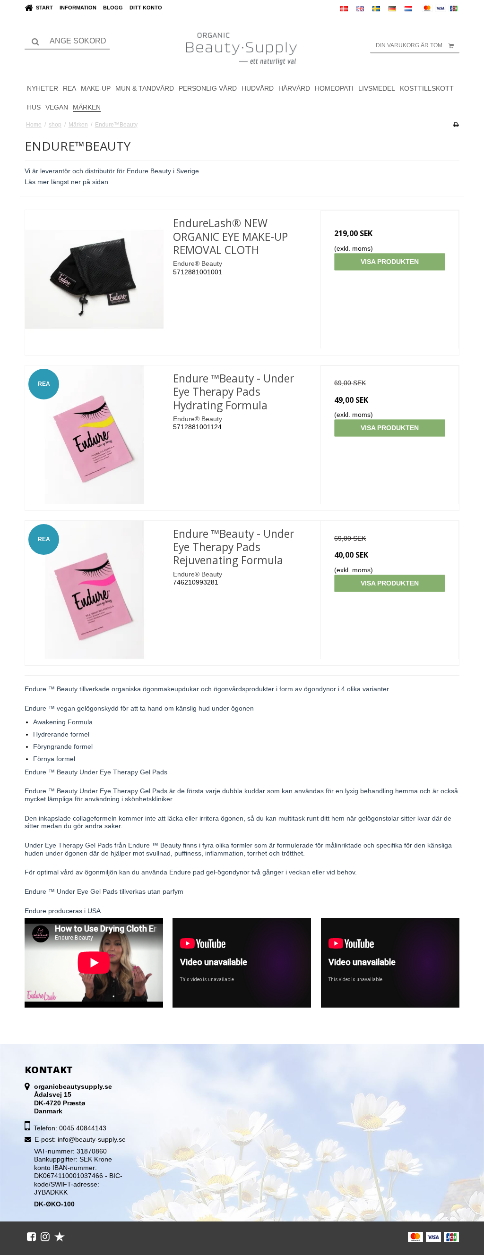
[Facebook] (31, 1236)
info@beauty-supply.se (92, 1139)
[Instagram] (45, 1236)
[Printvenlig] (455, 124)
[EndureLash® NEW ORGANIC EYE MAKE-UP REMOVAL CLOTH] (94, 279)
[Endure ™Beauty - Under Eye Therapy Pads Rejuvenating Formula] (94, 590)
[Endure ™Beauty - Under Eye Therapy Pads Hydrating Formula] (94, 434)
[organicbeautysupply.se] (242, 47)
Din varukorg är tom (409, 45)
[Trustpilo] (59, 1236)
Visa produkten (390, 261)
